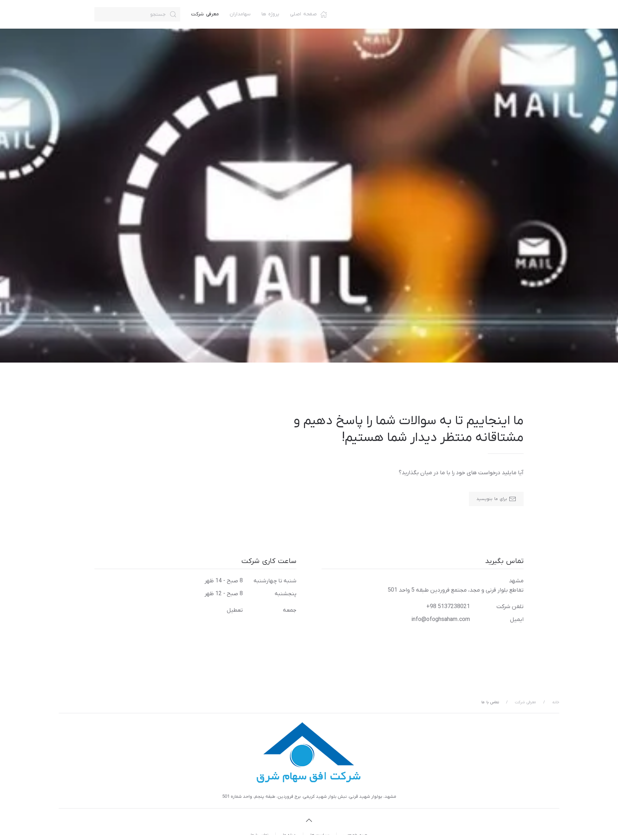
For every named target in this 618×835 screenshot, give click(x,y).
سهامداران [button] (240, 14)
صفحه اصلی (303, 14)
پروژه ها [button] (270, 14)
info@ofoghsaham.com (440, 619)
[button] (309, 820)
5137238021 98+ (448, 606)
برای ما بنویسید (491, 499)
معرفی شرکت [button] (205, 14)
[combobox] (137, 14)
